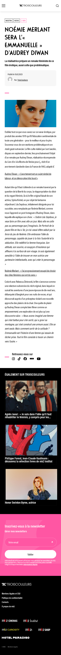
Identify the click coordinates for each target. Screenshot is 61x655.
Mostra (9, 20)
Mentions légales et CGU (11, 594)
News (16, 20)
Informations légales (30, 565)
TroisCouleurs (22, 80)
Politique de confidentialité (12, 598)
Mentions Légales (13, 647)
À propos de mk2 (8, 607)
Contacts (5, 602)
